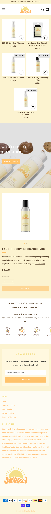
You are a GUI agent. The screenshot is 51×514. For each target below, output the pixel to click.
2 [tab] (26, 183)
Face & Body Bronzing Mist (24, 249)
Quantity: (5, 277)
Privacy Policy (8, 413)
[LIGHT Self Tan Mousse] (13, 30)
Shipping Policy (8, 405)
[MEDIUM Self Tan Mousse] (25, 99)
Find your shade (11, 161)
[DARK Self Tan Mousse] (13, 64)
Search (5, 401)
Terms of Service (9, 417)
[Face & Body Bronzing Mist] (37, 64)
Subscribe (25, 380)
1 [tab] (24, 183)
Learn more (40, 264)
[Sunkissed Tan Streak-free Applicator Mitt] (37, 30)
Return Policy (7, 409)
